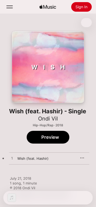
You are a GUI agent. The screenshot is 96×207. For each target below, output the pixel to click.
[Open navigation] (9, 7)
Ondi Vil (48, 118)
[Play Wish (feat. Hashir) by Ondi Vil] (12, 158)
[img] (47, 7)
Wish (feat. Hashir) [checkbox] (33, 158)
